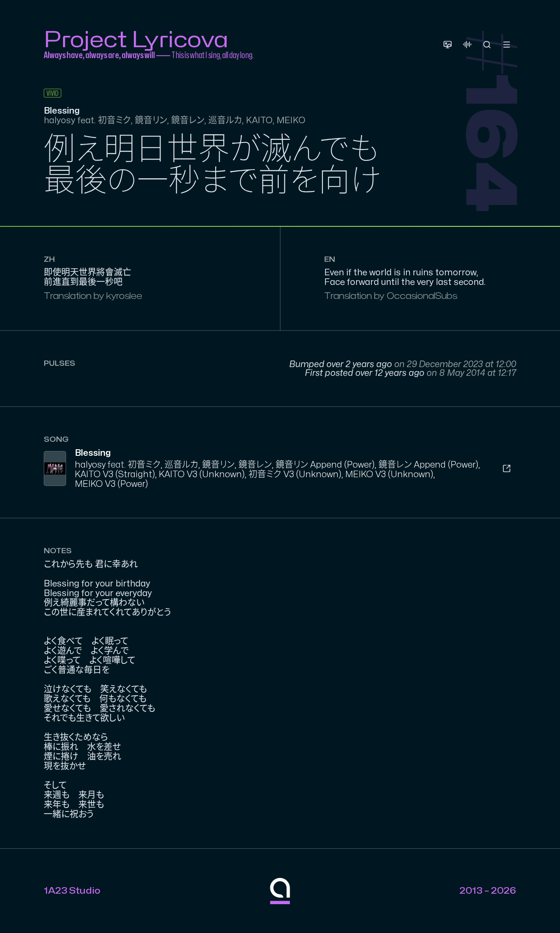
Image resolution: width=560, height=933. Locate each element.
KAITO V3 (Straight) (115, 474)
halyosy (90, 465)
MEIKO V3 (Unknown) (389, 474)
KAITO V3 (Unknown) (202, 474)
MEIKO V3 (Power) (111, 484)
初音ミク (144, 465)
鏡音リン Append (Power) (325, 465)
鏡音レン (255, 465)
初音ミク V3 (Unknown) (294, 474)
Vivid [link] (52, 93)
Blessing (93, 453)
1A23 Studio (72, 891)
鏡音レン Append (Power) (428, 465)
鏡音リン (218, 465)
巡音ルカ (181, 465)
